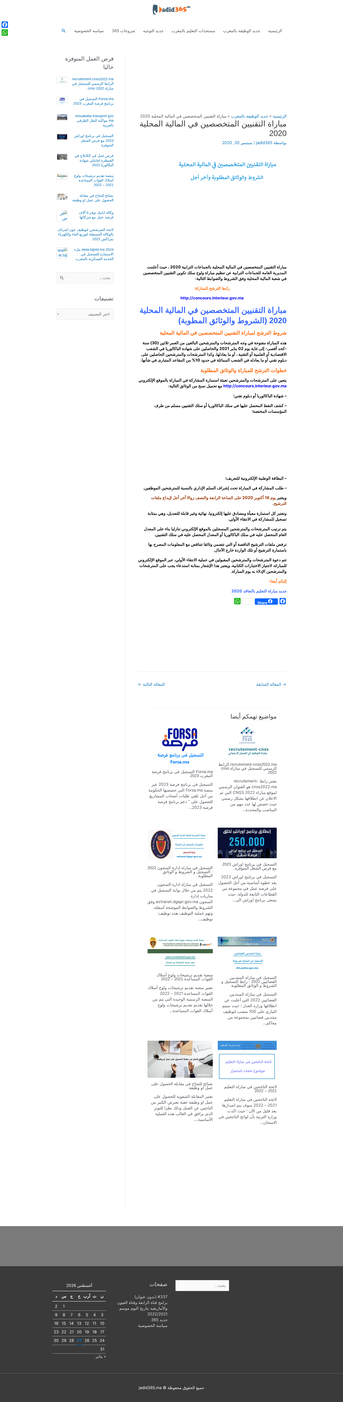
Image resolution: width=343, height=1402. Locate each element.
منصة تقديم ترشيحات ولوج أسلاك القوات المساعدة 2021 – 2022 (185, 977)
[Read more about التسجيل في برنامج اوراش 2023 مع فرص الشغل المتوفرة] (247, 842)
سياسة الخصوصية (89, 30)
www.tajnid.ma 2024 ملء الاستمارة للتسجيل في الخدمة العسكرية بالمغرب (94, 254)
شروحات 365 (123, 30)
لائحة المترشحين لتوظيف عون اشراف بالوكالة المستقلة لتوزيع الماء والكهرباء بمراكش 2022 (86, 234)
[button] (63, 30)
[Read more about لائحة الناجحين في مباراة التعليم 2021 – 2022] (247, 1060)
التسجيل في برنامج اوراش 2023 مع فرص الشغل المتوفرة (249, 866)
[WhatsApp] (5, 33)
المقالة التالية (151, 684)
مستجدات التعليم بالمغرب (193, 30)
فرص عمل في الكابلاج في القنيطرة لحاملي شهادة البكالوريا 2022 (94, 160)
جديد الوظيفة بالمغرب (241, 30)
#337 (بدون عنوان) (151, 1296)
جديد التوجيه (153, 30)
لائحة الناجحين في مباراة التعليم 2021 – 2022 (250, 1089)
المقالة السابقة (271, 684)
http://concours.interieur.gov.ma (212, 298)
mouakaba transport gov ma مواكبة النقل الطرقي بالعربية (94, 120)
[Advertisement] (212, 84)
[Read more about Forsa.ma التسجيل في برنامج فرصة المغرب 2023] (180, 745)
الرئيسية (275, 30)
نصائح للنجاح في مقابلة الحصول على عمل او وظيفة (182, 1086)
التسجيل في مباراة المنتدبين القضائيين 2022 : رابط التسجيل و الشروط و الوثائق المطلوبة (249, 981)
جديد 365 (159, 1319)
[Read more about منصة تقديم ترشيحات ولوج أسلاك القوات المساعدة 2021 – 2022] (180, 952)
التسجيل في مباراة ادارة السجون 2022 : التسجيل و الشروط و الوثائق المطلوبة (180, 872)
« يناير (101, 1356)
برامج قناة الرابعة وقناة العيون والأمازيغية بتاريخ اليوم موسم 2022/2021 (142, 1308)
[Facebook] (5, 25)
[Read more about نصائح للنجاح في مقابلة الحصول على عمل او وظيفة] (180, 1059)
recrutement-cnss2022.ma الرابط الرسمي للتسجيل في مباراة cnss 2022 (247, 768)
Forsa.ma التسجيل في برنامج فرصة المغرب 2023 (182, 773)
